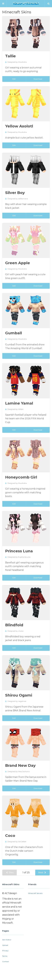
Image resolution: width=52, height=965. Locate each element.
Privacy (5, 951)
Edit (14, 79)
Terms (4, 956)
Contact (5, 961)
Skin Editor (6, 940)
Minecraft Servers (35, 893)
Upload (5, 945)
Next (41, 872)
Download (38, 79)
